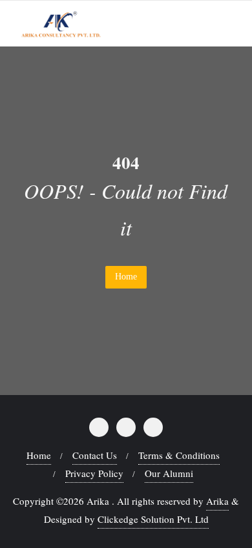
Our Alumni (169, 473)
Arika (217, 500)
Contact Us (94, 455)
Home (126, 276)
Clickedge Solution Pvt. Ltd (153, 518)
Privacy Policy (94, 473)
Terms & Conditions (179, 455)
